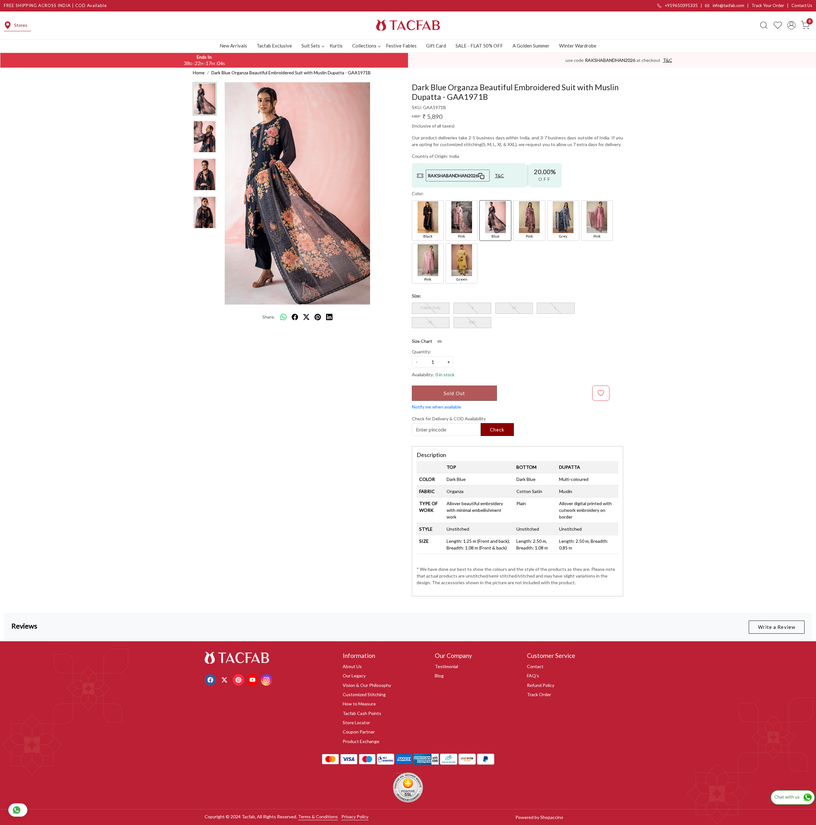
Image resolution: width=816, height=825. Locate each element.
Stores (20, 25)
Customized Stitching (364, 694)
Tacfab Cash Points (362, 713)
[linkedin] (329, 317)
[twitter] (306, 317)
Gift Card (436, 45)
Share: (268, 317)
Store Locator (356, 722)
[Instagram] (267, 679)
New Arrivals (233, 45)
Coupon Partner (359, 731)
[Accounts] (791, 25)
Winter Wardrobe (577, 45)
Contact (535, 666)
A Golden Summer (531, 45)
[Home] (408, 25)
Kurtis (336, 45)
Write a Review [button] (776, 627)
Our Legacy (354, 675)
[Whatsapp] (283, 317)
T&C (667, 60)
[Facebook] (211, 679)
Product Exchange (361, 741)
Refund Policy (540, 685)
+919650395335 (681, 5)
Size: (416, 295)
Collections (364, 45)
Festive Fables (401, 45)
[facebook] (295, 317)
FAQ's (533, 675)
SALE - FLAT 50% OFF (479, 45)
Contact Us (801, 5)
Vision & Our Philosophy (367, 685)
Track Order (539, 694)
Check (497, 429)
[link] (764, 25)
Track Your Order (768, 5)
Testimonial (446, 666)
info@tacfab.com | (732, 5)
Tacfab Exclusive (274, 45)
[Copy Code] (482, 175)
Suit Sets (311, 45)
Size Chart (422, 341)
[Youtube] (253, 679)
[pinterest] (318, 317)
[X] (225, 679)
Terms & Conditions (318, 816)
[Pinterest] (239, 679)
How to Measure (359, 703)
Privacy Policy (354, 816)
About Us (352, 666)
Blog (439, 675)
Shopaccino (551, 817)
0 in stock (445, 374)
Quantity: (421, 351)
